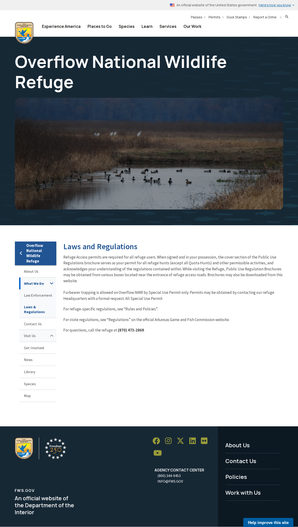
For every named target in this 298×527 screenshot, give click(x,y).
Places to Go (100, 26)
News (28, 359)
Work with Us (243, 492)
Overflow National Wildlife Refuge (34, 253)
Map (27, 395)
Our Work (192, 26)
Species (127, 26)
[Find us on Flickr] (206, 441)
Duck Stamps (237, 17)
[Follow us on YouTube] (159, 453)
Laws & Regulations (34, 309)
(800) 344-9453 (169, 475)
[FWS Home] (24, 33)
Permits (214, 17)
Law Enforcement (38, 295)
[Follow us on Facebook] (157, 441)
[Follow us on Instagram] (170, 441)
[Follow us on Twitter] (182, 441)
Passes (196, 17)
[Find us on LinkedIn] (194, 441)
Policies (236, 477)
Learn (147, 26)
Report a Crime (265, 17)
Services (167, 26)
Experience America (61, 26)
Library (29, 371)
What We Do (34, 283)
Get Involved (34, 347)
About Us (31, 271)
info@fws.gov (170, 481)
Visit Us (30, 335)
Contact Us (33, 324)
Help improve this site (268, 522)
